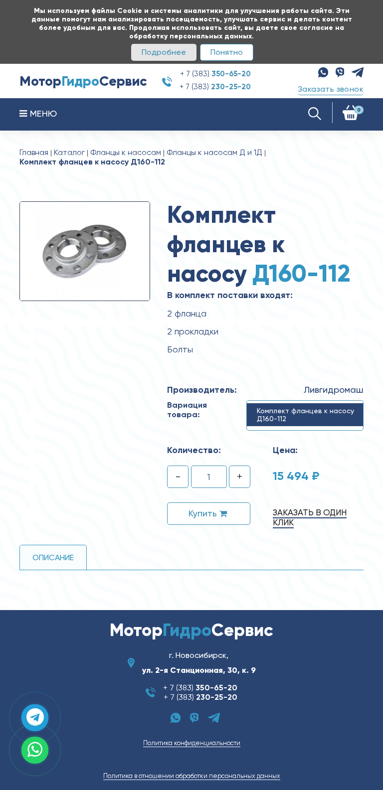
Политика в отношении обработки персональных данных (191, 776)
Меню (42, 113)
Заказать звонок (331, 89)
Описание (53, 557)
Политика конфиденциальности (191, 743)
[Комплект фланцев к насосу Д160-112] (84, 251)
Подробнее (164, 52)
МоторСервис (83, 81)
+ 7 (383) (215, 73)
